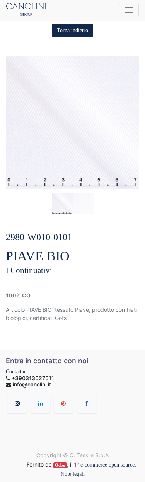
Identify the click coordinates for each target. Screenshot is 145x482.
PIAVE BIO (38, 256)
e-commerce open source (107, 465)
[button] (72, 30)
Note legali (73, 474)
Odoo (60, 465)
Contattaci (17, 371)
